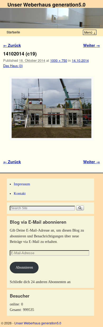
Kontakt (20, 193)
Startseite (13, 32)
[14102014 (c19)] (51, 108)
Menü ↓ (90, 32)
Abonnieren (24, 267)
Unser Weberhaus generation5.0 (46, 4)
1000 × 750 (58, 60)
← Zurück (12, 45)
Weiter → (91, 45)
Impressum (22, 184)
